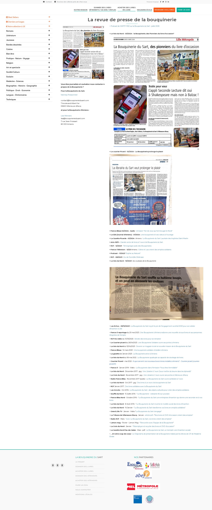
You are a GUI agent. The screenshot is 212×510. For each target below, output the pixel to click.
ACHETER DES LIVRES (84, 471)
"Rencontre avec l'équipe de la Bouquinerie (156, 423)
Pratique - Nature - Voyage (17, 58)
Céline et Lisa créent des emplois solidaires (154, 250)
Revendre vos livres (164, 10)
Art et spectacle (13, 67)
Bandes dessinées (13, 44)
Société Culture (13, 72)
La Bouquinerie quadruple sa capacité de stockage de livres (160, 358)
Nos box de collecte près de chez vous (72, 2)
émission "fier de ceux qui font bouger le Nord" (154, 231)
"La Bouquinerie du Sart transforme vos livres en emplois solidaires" (159, 408)
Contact (49, 2)
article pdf (149, 415)
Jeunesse (10, 40)
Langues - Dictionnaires (16, 95)
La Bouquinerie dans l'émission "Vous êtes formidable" (156, 368)
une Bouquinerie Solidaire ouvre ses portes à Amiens (158, 343)
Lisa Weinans (66, 116)
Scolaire (9, 76)
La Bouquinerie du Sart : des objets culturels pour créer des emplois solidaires (159, 390)
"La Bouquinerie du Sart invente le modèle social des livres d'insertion (162, 404)
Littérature (11, 35)
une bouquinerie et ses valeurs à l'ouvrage (157, 235)
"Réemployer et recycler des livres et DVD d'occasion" (153, 426)
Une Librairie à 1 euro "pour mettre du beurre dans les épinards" (167, 371)
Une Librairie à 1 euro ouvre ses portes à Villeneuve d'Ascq (165, 375)
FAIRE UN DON (184, 10)
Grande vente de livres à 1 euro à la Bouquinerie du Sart (141, 242)
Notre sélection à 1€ (16, 26)
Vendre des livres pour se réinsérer (147, 339)
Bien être (10, 54)
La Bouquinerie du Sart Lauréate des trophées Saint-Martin (165, 238)
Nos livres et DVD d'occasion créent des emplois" (174, 415)
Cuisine (9, 49)
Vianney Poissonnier (69, 95)
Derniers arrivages (16, 22)
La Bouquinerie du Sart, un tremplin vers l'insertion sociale (168, 430)
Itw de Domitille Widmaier (133, 257)
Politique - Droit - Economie (18, 90)
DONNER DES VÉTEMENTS (86, 476)
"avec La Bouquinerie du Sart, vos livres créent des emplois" (149, 419)
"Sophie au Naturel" (133, 253)
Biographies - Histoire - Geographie (21, 86)
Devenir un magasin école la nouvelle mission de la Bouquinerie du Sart (163, 346)
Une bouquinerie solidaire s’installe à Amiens (151, 350)
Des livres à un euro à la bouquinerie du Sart (154, 383)
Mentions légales (83, 494)
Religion (9, 63)
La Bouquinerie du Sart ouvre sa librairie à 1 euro (164, 379)
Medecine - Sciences (15, 81)
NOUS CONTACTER (83, 490)
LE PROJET (79, 462)
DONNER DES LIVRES (84, 467)
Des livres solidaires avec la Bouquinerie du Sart (143, 386)
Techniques (11, 99)
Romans (9, 31)
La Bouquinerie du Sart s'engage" (149, 411)
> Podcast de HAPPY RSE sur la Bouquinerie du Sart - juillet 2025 (134, 26)
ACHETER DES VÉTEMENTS (86, 480)
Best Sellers (13, 17)
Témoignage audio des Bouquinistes (137, 246)
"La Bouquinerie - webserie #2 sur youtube (153, 394)
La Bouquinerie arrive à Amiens (145, 354)
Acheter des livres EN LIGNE (126, 9)
